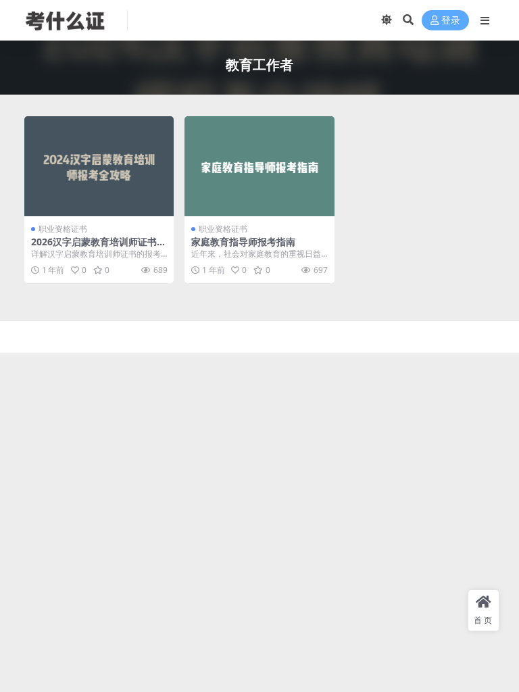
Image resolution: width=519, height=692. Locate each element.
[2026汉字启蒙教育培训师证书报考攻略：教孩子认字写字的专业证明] (99, 166)
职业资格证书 (63, 228)
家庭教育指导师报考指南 (243, 241)
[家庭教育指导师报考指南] (259, 166)
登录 (450, 21)
